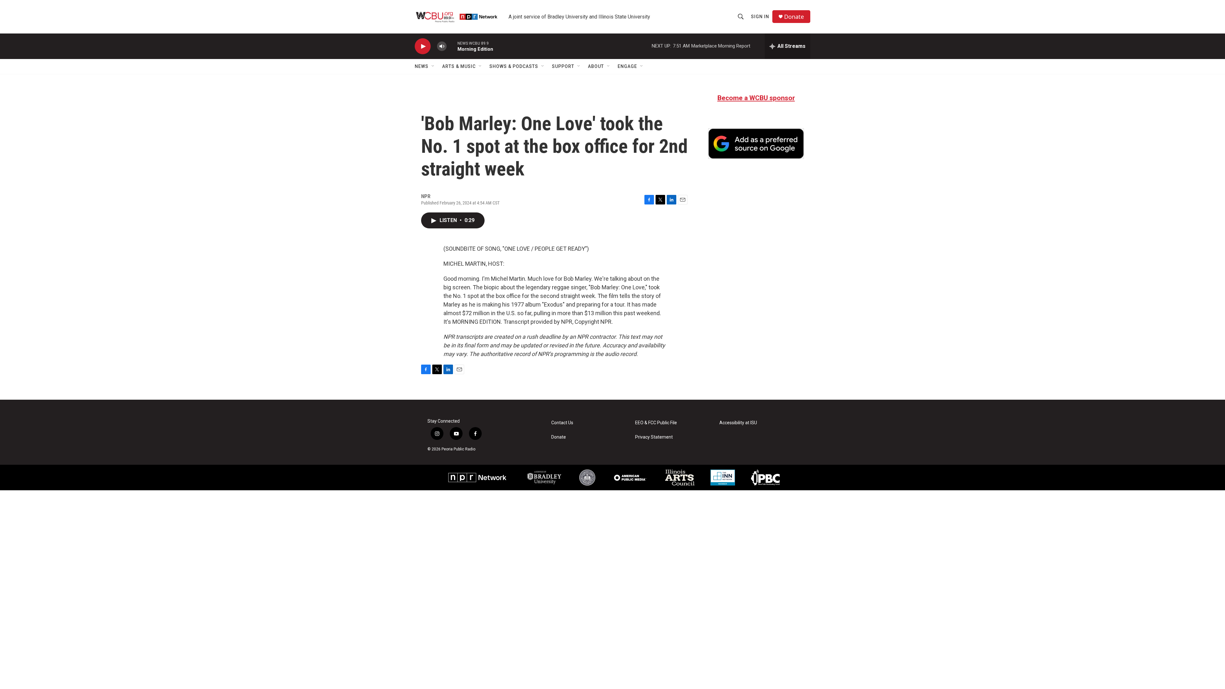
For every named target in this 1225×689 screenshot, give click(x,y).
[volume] (441, 46)
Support (563, 66)
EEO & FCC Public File (656, 422)
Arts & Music (459, 66)
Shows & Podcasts (513, 66)
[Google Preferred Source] (756, 144)
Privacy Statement (654, 437)
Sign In (760, 16)
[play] (423, 46)
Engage (627, 66)
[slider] (452, 46)
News (421, 66)
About (596, 66)
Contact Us (562, 422)
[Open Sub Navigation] (433, 66)
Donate (794, 16)
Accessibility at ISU (738, 422)
